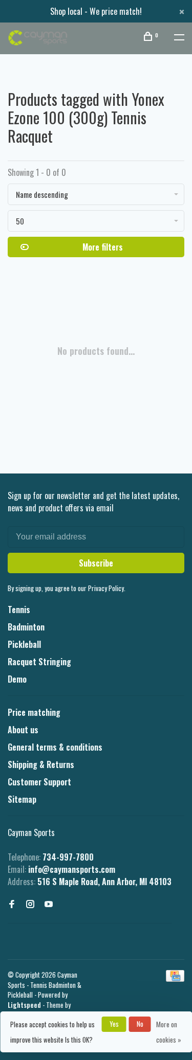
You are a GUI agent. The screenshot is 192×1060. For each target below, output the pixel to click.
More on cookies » (168, 1032)
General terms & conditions (55, 747)
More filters (102, 247)
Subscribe (96, 563)
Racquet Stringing (39, 662)
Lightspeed (24, 1005)
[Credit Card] (175, 978)
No (140, 1024)
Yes (114, 1024)
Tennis (19, 609)
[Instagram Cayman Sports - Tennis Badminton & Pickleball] (30, 904)
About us (23, 730)
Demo (17, 679)
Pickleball (24, 644)
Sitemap (22, 799)
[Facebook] (12, 904)
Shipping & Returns (41, 764)
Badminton (26, 627)
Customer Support (39, 782)
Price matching (34, 712)
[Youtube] (49, 904)
